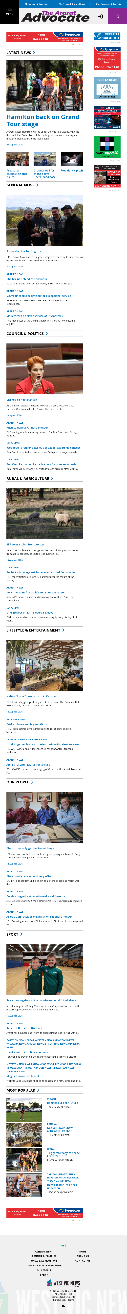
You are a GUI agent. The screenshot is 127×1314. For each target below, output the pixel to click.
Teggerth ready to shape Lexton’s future (63, 1154)
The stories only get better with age (30, 848)
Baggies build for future (62, 1103)
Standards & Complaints (63, 1297)
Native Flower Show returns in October (31, 696)
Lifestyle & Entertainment (33, 630)
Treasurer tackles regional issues (16, 174)
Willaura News (37, 739)
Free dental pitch (72, 170)
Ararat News (14, 274)
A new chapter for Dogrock (23, 251)
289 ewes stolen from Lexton (25, 544)
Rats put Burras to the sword (25, 1028)
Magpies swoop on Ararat (22, 1076)
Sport (12, 934)
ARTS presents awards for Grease (28, 764)
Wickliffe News (56, 1064)
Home (82, 1251)
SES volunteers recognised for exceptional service (38, 296)
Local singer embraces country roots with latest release (42, 744)
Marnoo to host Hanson (21, 400)
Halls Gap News (16, 719)
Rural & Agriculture (27, 478)
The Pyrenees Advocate (109, 4)
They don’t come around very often (29, 876)
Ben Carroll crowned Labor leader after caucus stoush (41, 464)
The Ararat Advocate (36, 4)
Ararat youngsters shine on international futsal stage (41, 1000)
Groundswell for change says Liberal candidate (45, 174)
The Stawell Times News (72, 4)
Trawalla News (16, 739)
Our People (17, 781)
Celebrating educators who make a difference (35, 896)
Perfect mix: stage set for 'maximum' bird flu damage (40, 572)
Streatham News (56, 1043)
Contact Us (83, 1260)
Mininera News (15, 1071)
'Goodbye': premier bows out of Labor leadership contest (43, 447)
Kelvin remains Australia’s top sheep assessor (35, 592)
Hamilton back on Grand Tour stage (43, 120)
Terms (71, 1300)
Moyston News (64, 1040)
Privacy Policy (59, 1300)
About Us (83, 1255)
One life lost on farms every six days (29, 612)
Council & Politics (25, 333)
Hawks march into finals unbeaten (28, 1052)
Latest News (18, 52)
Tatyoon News (16, 1040)
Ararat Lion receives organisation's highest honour (39, 916)
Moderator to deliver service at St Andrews (34, 316)
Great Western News (40, 1040)
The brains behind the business (26, 279)
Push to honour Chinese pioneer (27, 427)
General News (20, 184)
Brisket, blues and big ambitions (26, 724)
